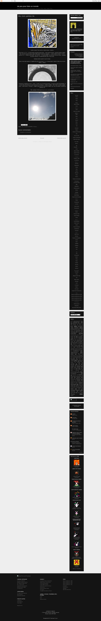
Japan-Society (76, 152)
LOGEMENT (79, 360)
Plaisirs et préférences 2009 (76, 296)
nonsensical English (76, 44)
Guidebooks (76, 228)
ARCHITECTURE (74, 323)
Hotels (76, 224)
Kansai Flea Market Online (44, 588)
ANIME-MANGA (76, 322)
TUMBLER (81, 56)
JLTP (77, 283)
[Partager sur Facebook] (25, 125)
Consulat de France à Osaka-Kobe (46, 580)
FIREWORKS (79, 340)
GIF (71, 347)
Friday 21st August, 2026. (76, 423)
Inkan (77, 241)
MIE (71, 361)
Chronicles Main (77, 182)
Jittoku (26, 52)
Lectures (76, 204)
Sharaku (76, 264)
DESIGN (80, 334)
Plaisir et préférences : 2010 (67, 583)
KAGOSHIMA (74, 356)
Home (77, 96)
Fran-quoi (76, 288)
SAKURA (78, 377)
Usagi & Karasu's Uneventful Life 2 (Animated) (76, 538)
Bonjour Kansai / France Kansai (45, 582)
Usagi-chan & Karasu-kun (76, 290)
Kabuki (76, 262)
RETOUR (79, 376)
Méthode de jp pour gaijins (21, 587)
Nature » (76, 113)
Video (77, 273)
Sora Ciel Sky (76, 135)
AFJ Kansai (42, 589)
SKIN (76, 382)
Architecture (76, 255)
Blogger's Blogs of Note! (76, 38)
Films (77, 258)
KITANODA (79, 356)
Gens (77, 109)
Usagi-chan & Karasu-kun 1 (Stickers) (76, 547)
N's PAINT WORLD (79, 55)
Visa (76, 249)
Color (77, 106)
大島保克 (63, 53)
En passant (77, 154)
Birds (77, 116)
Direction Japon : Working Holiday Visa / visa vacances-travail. (76, 71)
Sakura (76, 120)
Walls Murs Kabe (76, 139)
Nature (76, 211)
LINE (80, 359)
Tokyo (77, 174)
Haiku (77, 260)
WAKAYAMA (73, 391)
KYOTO (73, 358)
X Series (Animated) (77, 566)
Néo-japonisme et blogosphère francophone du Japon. (76, 75)
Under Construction (76, 137)
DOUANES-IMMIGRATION (75, 335)
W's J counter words (20, 584)
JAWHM (76, 243)
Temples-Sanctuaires (77, 178)
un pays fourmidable (76, 449)
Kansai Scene (42, 587)
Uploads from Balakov (76, 446)
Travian (45, 61)
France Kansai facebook (44, 583)
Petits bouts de (76, 188)
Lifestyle (76, 192)
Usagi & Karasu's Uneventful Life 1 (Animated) (76, 528)
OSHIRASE (78, 367)
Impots (76, 239)
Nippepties (77, 186)
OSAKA (72, 367)
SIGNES (72, 382)
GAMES (75, 346)
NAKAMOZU (72, 363)
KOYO (81, 357)
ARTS (81, 323)
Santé (77, 247)
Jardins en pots (74, 415)
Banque (76, 236)
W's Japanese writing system (22, 583)
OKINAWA (30, 126)
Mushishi (72, 88)
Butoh (77, 257)
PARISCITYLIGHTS (74, 371)
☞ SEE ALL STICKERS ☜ (76, 568)
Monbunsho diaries (43, 599)
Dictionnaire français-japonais (22, 585)
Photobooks (76, 202)
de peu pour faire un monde (27, 6)
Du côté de (77, 160)
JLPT (78, 355)
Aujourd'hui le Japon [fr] (21, 595)
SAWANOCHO (78, 378)
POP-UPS (74, 375)
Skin (76, 133)
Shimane (76, 163)
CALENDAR (78, 331)
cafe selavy (74, 417)
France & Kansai (77, 226)
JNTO (41, 596)
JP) (80, 508)
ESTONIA (75, 339)
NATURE (72, 364)
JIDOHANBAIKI (73, 355)
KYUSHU (79, 358)
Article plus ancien (61, 138)
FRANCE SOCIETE (74, 345)
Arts (76, 253)
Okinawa (76, 172)
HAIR (81, 348)
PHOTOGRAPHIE (73, 374)
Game (77, 217)
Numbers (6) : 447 (74, 81)
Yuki (76, 125)
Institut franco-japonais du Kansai (45, 585)
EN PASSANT (79, 338)
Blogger (56, 618)
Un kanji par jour (20, 588)
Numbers (76, 128)
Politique (76, 245)
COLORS (26, 126)
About (77, 98)
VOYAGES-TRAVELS (75, 390)
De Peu (76, 95)
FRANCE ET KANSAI (77, 344)
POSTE (79, 375)
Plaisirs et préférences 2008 (76, 294)
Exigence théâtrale (75, 426)
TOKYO (80, 384)
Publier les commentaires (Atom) (45, 141)
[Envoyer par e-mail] (21, 125)
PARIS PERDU (78, 369)
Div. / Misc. (77, 141)
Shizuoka (73, 450)
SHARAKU (72, 380)
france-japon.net (20, 601)
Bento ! (76, 143)
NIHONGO (72, 365)
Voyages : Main (76, 158)
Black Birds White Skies (76, 307)
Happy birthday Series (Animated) (76, 498)
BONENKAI (79, 330)
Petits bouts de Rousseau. (75, 86)
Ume (77, 118)
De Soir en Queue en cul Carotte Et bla (75, 79)
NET (79, 364)
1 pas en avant (75, 425)
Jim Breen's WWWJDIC (21, 580)
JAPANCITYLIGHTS (74, 353)
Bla (76, 145)
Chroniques (76, 181)
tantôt (23, 55)
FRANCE (81, 343)
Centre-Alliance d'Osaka (44, 584)
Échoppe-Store (76, 213)
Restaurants (76, 208)
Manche (73, 439)
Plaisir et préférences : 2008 (67, 580)
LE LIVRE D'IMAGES (79, 54)
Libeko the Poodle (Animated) (76, 477)
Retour (76, 190)
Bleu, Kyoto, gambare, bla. (26, 16)
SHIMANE (78, 380)
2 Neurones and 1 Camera (77, 438)
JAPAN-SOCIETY (74, 352)
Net (76, 277)
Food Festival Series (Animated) (76, 487)
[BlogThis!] (23, 125)
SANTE (72, 378)
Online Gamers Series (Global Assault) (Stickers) (76, 558)
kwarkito (73, 414)
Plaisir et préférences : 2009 (67, 582)
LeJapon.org (19, 600)
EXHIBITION (80, 339)
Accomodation (76, 221)
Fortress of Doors (75, 441)
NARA (79, 363)
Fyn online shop (75, 429)
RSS (77, 100)
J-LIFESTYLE (76, 351)
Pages (76, 129)
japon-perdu (45, 89)
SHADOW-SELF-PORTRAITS (76, 379)
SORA (80, 382)
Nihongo (76, 281)
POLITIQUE (80, 374)
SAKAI (72, 377)
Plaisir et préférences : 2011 (67, 584)
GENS (80, 346)
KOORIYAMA (76, 357)
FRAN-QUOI (75, 343)
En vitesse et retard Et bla (75, 77)
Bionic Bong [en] (20, 594)
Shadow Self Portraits (77, 131)
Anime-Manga (76, 215)
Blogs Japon (76, 279)
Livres (77, 200)
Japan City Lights (76, 111)
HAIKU (78, 348)
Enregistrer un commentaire (25, 132)
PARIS (76, 368)
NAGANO (78, 362)
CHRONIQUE (73, 332)
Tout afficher (81, 452)
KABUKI (81, 355)
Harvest (73, 447)
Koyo (77, 123)
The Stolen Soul (74, 418)
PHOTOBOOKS (73, 373)
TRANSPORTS (73, 385)
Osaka (76, 167)
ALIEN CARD (80, 321)
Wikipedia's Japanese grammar (22, 582)
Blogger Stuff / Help (76, 275)
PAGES (72, 368)
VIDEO (72, 389)
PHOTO (78, 372)
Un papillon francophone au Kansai (46, 590)
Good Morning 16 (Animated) (76, 466)
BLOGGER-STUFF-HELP (75, 329)
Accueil (42, 138)
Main (77, 114)
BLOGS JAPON (73, 330)
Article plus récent (22, 138)
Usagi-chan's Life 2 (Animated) (76, 517)
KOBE (72, 357)
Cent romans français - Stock (76, 65)
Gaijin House (76, 223)
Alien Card (77, 234)
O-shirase (76, 285)
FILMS (73, 340)
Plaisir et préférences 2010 (77, 298)
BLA (22, 126)
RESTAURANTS (73, 376)
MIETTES (75, 361)
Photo (77, 102)
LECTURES (73, 359)
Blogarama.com (19, 605)
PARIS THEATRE (75, 370)
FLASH (72, 341)
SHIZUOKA (79, 381)
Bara (77, 122)
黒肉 (76, 184)
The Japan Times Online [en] (22, 593)
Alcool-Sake (76, 195)
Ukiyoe (76, 266)
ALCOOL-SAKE (73, 321)
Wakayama (77, 165)
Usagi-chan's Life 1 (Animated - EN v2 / (76, 508)
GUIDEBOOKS (73, 348)
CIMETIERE (80, 332)
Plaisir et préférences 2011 (77, 300)
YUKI (79, 392)
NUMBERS (72, 366)
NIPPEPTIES (79, 365)
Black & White (76, 104)
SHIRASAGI (72, 381)
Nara (77, 169)
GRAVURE (78, 347)
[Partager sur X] (24, 125)
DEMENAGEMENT (73, 334)
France (76, 176)
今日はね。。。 (36, 126)
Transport (76, 230)
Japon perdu (76, 206)
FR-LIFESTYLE (80, 342)
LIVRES (72, 360)
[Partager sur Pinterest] (27, 125)
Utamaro (76, 268)
